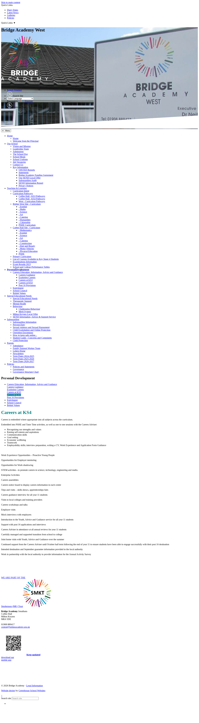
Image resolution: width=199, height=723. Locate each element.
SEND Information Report (31, 183)
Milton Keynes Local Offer (25, 314)
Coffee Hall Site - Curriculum (26, 227)
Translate (28, 101)
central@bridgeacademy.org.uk (15, 627)
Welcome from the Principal (25, 141)
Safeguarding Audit (28, 180)
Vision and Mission (22, 146)
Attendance (18, 345)
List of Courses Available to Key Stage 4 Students (36, 259)
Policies (10, 18)
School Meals (19, 157)
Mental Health (19, 303)
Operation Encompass (23, 332)
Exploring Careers (27, 277)
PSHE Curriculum (27, 225)
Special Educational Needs (19, 296)
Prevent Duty (19, 324)
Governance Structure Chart (26, 372)
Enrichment (18, 288)
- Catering (23, 217)
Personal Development (18, 269)
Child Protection (20, 340)
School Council (20, 290)
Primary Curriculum (22, 256)
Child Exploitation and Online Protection (31, 330)
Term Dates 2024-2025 (23, 356)
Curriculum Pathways (23, 193)
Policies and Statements (23, 366)
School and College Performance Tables (31, 267)
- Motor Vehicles (26, 248)
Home (10, 136)
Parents (10, 343)
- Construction (25, 243)
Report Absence (14, 90)
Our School (12, 143)
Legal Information (34, 685)
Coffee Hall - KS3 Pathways (32, 196)
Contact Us (18, 164)
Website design (8, 690)
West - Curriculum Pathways (32, 201)
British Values (19, 293)
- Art (21, 214)
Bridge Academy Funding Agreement (36, 175)
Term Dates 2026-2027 (23, 361)
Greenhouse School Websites (32, 690)
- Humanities (24, 220)
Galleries (11, 15)
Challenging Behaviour (29, 309)
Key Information (20, 167)
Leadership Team (21, 149)
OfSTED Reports (27, 170)
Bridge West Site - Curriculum (27, 204)
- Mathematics (25, 230)
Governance (18, 369)
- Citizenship (24, 222)
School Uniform (20, 159)
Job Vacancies (19, 162)
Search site (6, 698)
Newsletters (18, 353)
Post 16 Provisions (27, 285)
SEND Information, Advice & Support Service (34, 317)
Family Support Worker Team (26, 348)
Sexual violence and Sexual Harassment (31, 327)
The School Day (20, 154)
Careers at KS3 (26, 280)
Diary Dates (12, 10)
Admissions (18, 151)
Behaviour (17, 306)
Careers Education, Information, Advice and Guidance (38, 272)
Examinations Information (25, 261)
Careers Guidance (27, 275)
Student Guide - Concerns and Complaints (32, 338)
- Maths (22, 209)
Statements (24, 172)
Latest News (13, 12)
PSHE (21, 254)
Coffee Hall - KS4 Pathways (32, 199)
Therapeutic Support (22, 301)
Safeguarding (13, 319)
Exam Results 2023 (22, 264)
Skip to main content (10, 2)
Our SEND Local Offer (29, 178)
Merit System (25, 311)
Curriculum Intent (21, 191)
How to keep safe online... (25, 335)
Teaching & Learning (17, 188)
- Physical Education (28, 251)
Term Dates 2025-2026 (23, 359)
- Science (23, 212)
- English (23, 206)
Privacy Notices (26, 185)
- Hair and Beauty (27, 246)
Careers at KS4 (26, 282)
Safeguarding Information (24, 322)
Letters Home (19, 351)
